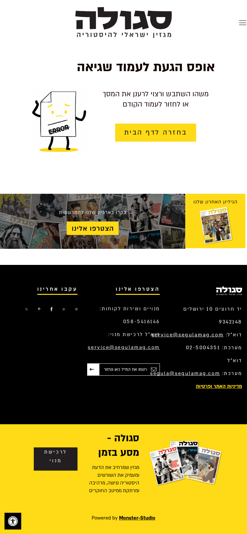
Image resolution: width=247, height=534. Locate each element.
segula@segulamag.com (185, 373)
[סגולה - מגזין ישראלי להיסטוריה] (123, 22)
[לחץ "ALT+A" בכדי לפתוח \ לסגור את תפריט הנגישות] (13, 521)
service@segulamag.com (188, 335)
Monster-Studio (137, 518)
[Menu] (242, 22)
